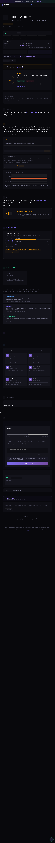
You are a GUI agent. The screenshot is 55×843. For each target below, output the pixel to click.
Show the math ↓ (21, 86)
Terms (27, 530)
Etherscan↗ (42, 37)
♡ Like (23, 37)
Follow (16, 37)
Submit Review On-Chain (28, 463)
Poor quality (37, 441)
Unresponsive (17, 443)
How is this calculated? (11, 256)
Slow (43, 441)
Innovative (30, 441)
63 (8, 23)
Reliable (19, 441)
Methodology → (31, 521)
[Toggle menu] (52, 5)
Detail (13, 60)
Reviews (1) (16, 52)
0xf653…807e (7, 151)
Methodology (20, 67)
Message (8, 37)
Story (7, 60)
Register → (38, 1)
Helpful (24, 441)
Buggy (23, 443)
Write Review (41, 52)
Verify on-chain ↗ (45, 498)
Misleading (10, 443)
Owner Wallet (33, 37)
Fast (14, 441)
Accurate (9, 441)
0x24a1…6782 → (23, 45)
